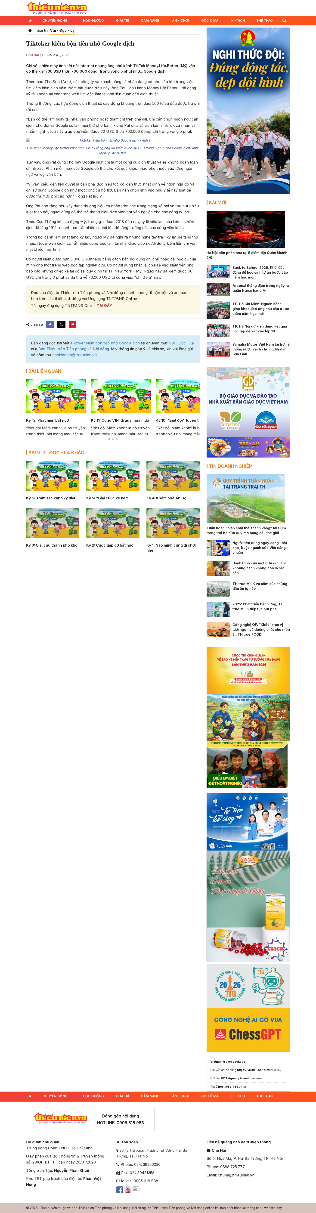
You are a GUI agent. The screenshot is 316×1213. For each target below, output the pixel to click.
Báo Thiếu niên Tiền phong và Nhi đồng (73, 349)
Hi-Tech (238, 20)
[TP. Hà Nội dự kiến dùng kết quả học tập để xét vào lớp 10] (218, 330)
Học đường (93, 20)
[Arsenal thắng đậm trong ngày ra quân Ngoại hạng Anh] (218, 289)
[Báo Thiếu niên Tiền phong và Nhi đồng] (56, 7)
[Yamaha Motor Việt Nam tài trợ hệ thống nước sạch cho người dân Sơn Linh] (218, 349)
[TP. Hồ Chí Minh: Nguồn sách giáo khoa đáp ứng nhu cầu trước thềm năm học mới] (218, 309)
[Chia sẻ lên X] (61, 324)
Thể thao (264, 20)
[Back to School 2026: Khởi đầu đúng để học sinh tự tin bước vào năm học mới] (218, 271)
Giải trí (122, 20)
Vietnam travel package (227, 1061)
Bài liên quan (44, 371)
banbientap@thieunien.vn (74, 355)
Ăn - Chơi (180, 20)
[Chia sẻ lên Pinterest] (72, 324)
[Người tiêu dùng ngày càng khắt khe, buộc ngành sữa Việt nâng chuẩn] (218, 547)
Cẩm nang (150, 20)
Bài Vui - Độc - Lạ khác (56, 452)
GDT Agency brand (235, 1078)
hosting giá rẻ (228, 1086)
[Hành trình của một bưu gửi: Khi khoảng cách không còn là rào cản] (218, 568)
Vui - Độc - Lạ (62, 30)
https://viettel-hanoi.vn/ (254, 1070)
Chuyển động (55, 20)
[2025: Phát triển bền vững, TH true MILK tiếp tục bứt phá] (218, 609)
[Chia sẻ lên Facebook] (50, 324)
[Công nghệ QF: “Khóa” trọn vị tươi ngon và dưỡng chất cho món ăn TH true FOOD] (218, 629)
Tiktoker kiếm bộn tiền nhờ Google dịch (105, 343)
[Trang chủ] (30, 30)
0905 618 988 (130, 1122)
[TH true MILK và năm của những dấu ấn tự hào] (218, 588)
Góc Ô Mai (210, 20)
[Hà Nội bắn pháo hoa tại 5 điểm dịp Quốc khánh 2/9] (246, 229)
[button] (284, 20)
